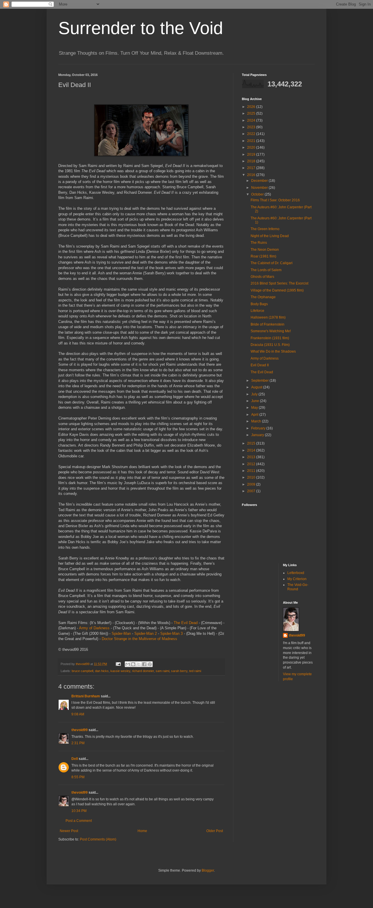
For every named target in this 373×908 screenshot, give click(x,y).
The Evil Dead (186, 623)
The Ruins (259, 243)
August (257, 387)
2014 (251, 450)
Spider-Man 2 (145, 633)
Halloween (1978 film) (268, 317)
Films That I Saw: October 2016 (275, 200)
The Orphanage (263, 297)
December (260, 181)
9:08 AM (77, 714)
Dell (74, 759)
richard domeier (143, 671)
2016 (251, 175)
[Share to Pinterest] (150, 664)
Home (142, 831)
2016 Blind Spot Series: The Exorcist (279, 283)
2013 (251, 457)
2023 (251, 127)
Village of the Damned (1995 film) (277, 290)
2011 (251, 471)
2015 (251, 443)
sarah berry (179, 671)
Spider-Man (121, 633)
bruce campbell (82, 671)
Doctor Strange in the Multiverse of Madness (139, 639)
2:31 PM (78, 743)
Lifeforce (257, 311)
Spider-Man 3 (171, 633)
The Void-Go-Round (297, 587)
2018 (251, 161)
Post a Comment (79, 821)
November (260, 188)
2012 (251, 464)
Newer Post (69, 831)
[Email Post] (118, 664)
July (254, 394)
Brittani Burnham (85, 696)
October (258, 194)
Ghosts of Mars (262, 277)
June (255, 401)
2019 (251, 154)
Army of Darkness (94, 628)
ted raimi (195, 671)
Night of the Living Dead (270, 236)
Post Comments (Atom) (98, 839)
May (255, 408)
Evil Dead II (260, 365)
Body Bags (259, 304)
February (258, 428)
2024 (251, 120)
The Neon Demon (265, 250)
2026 (251, 107)
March (256, 421)
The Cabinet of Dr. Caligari (272, 263)
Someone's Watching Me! (271, 331)
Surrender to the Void (140, 28)
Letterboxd (295, 573)
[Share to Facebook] (144, 664)
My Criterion (297, 579)
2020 (251, 147)
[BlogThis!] (133, 664)
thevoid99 (79, 730)
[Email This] (128, 664)
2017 (251, 168)
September (260, 381)
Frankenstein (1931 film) (270, 338)
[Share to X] (139, 664)
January (258, 435)
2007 (251, 491)
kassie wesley (120, 671)
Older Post (214, 831)
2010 (251, 477)
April (255, 415)
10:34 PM (79, 811)
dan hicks (102, 671)
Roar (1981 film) (263, 256)
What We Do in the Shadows (273, 351)
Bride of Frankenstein (267, 324)
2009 (251, 484)
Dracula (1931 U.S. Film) (270, 345)
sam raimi (162, 671)
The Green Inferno (265, 229)
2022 (251, 134)
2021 (251, 141)
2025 (251, 113)
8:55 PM (78, 777)
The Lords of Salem (266, 270)
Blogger (208, 870)
